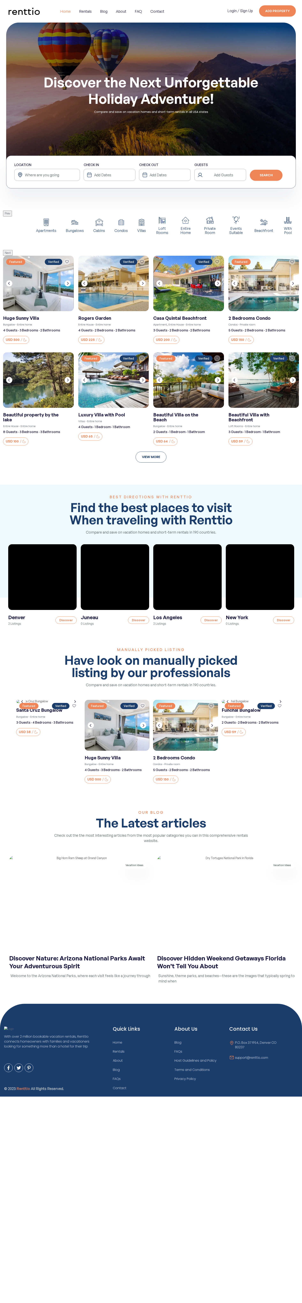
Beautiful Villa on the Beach (175, 417)
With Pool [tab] (288, 230)
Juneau (89, 617)
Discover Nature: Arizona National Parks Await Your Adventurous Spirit (77, 962)
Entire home (24, 324)
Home (65, 11)
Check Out (148, 164)
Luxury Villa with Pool (101, 414)
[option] (42, 585)
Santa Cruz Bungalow (39, 710)
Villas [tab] (141, 230)
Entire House (86, 324)
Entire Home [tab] (185, 230)
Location (22, 164)
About (121, 11)
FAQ (138, 11)
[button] (151, 457)
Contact (157, 11)
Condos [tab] (121, 230)
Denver (16, 617)
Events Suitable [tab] (236, 230)
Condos (233, 324)
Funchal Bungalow (241, 710)
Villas (81, 421)
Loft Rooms (235, 426)
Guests (201, 164)
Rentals (85, 11)
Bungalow (9, 324)
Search (266, 175)
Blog (103, 11)
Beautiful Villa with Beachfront (248, 417)
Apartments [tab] (46, 230)
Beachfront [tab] (263, 230)
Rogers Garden (94, 318)
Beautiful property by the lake (31, 417)
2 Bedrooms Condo (249, 318)
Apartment (160, 324)
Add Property (277, 11)
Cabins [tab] (99, 230)
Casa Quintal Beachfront (180, 318)
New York (237, 617)
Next (8, 252)
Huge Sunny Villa (21, 318)
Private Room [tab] (210, 230)
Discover (66, 620)
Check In (91, 164)
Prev (7, 213)
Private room (247, 324)
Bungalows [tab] (75, 230)
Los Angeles (167, 617)
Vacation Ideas (134, 865)
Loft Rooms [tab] (162, 230)
